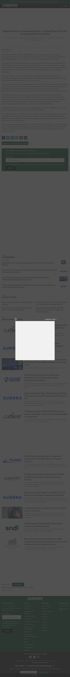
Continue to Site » (50, 319)
